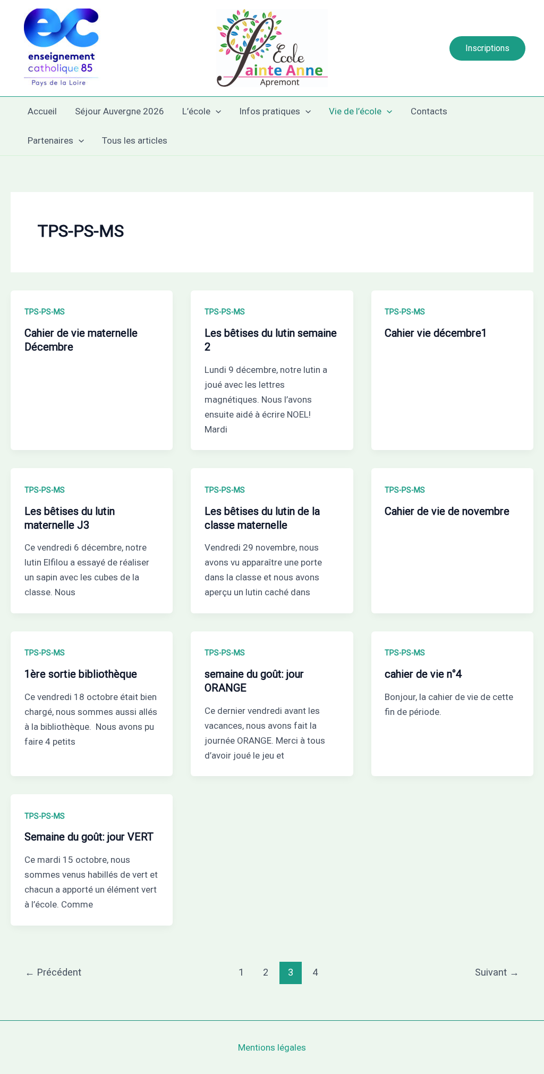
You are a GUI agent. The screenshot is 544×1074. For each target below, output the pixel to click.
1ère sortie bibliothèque (80, 674)
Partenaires (50, 140)
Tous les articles (134, 140)
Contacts (429, 111)
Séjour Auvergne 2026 (119, 111)
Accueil (42, 111)
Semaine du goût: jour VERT (89, 836)
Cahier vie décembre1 (436, 333)
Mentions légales (272, 1047)
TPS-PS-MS (44, 311)
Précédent (53, 972)
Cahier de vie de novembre (447, 511)
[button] (487, 48)
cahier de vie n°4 (423, 674)
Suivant (497, 972)
